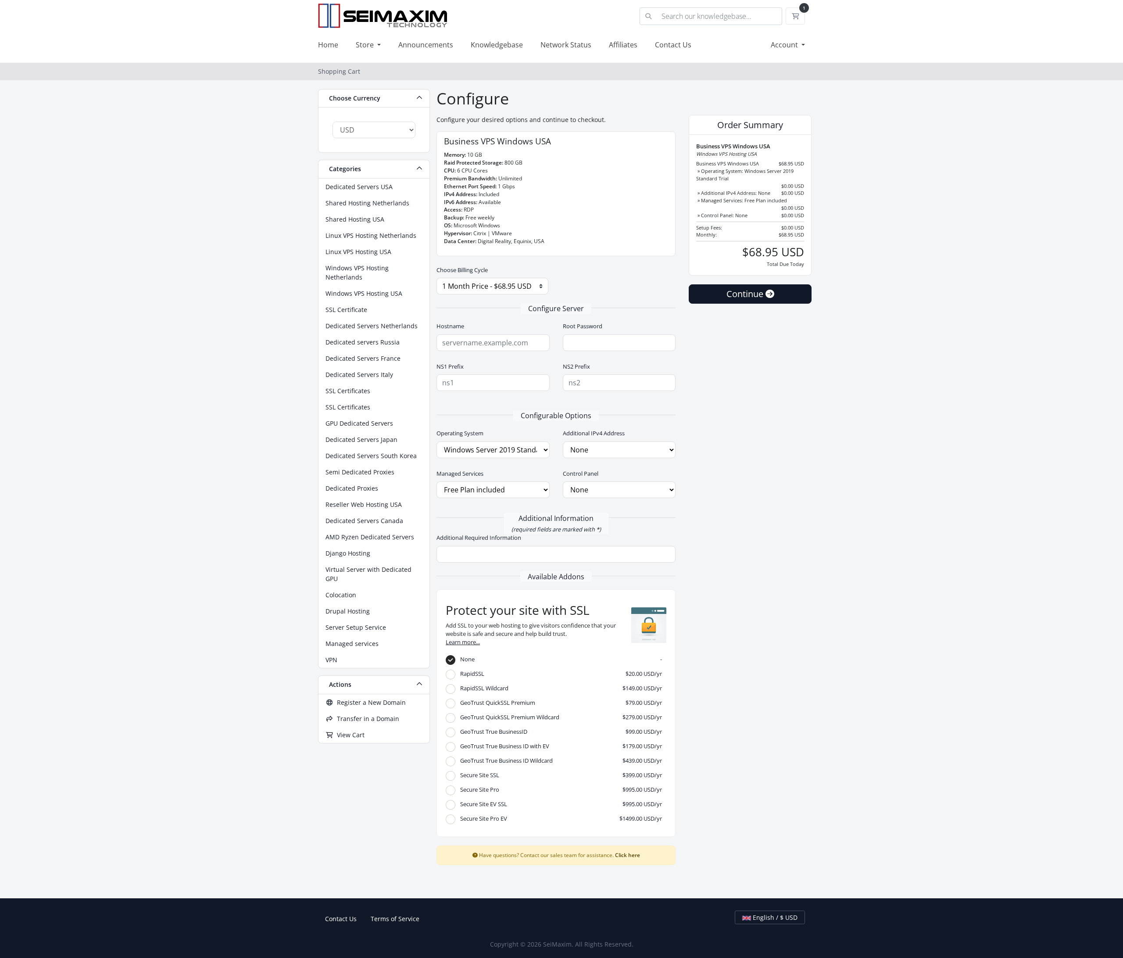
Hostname (450, 326)
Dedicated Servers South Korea (371, 456)
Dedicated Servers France (363, 358)
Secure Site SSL (559, 775)
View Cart (349, 735)
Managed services (352, 643)
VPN (331, 660)
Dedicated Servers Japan (361, 439)
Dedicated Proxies (351, 488)
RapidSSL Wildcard (559, 688)
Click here (627, 854)
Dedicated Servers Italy (359, 374)
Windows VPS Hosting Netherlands (357, 272)
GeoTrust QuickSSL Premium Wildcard (559, 717)
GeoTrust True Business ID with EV (559, 746)
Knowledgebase (497, 45)
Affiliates (623, 45)
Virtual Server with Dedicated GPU (368, 574)
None (559, 659)
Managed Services (459, 473)
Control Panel (580, 473)
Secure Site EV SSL (559, 804)
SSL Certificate (346, 309)
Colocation (340, 595)
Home (328, 45)
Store (366, 45)
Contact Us (673, 45)
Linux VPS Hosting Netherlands (370, 235)
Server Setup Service (355, 627)
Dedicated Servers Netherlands (371, 326)
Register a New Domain (369, 702)
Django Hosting (347, 553)
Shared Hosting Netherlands (367, 203)
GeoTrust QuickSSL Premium (559, 703)
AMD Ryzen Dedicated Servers (369, 537)
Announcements (425, 45)
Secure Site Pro (559, 789)
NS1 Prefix (450, 366)
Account (785, 45)
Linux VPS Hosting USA (358, 252)
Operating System (459, 433)
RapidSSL (559, 674)
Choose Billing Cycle (462, 270)
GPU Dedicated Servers (359, 423)
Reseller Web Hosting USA (363, 504)
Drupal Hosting (347, 611)
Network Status (565, 45)
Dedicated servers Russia (362, 342)
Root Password (582, 326)
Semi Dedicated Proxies (359, 472)
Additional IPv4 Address (594, 433)
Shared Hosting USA (354, 219)
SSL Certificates (347, 391)
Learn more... (463, 642)
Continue (745, 294)
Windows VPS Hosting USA (363, 293)
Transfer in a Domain (366, 718)
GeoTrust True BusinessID (559, 732)
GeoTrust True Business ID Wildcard (559, 760)
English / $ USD (774, 917)
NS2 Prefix (576, 366)
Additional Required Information (478, 538)
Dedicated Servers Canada (364, 521)
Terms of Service (395, 919)
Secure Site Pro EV (559, 818)
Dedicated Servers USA (359, 187)
